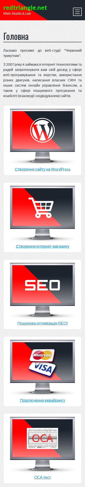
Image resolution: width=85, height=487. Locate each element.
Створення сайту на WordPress (42, 169)
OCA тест (42, 477)
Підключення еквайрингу (42, 400)
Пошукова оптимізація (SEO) (42, 323)
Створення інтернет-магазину (42, 246)
